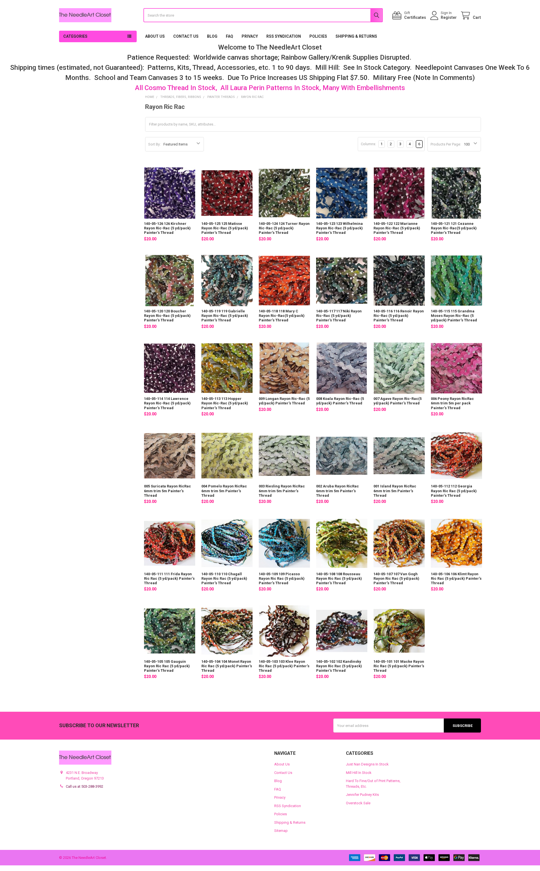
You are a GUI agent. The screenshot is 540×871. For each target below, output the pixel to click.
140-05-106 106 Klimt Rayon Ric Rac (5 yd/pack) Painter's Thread (456, 578)
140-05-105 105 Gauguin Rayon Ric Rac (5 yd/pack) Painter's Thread (167, 666)
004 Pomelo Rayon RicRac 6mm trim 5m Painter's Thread (224, 491)
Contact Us (186, 36)
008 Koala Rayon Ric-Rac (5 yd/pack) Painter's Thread (340, 401)
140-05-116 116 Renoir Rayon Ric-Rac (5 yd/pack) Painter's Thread (399, 316)
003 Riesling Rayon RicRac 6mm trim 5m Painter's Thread (282, 491)
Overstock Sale (358, 803)
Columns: (368, 144)
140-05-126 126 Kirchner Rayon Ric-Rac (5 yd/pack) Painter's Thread (167, 228)
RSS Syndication (283, 36)
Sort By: (154, 144)
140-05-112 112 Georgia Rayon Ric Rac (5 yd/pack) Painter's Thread (454, 491)
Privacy (250, 36)
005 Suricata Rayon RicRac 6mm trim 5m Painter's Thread (167, 491)
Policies (318, 36)
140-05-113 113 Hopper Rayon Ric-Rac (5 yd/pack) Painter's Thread (224, 403)
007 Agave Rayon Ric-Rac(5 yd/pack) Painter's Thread (398, 401)
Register (449, 17)
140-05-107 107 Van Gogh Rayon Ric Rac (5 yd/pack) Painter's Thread (396, 578)
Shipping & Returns (356, 36)
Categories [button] (75, 36)
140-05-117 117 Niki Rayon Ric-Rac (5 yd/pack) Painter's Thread (339, 316)
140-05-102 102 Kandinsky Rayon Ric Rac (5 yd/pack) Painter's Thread (339, 666)
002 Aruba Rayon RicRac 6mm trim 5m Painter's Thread (337, 491)
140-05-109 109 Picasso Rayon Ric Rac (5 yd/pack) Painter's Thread (282, 578)
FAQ (229, 36)
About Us (155, 36)
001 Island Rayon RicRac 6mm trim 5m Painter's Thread (395, 491)
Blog (212, 36)
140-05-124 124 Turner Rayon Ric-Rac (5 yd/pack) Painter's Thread (284, 228)
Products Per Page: (446, 144)
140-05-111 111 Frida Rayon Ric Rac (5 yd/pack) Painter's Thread (169, 578)
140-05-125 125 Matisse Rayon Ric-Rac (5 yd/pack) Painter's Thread (224, 228)
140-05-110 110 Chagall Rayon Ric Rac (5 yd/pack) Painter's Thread (224, 578)
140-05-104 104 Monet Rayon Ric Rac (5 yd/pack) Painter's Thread (226, 666)
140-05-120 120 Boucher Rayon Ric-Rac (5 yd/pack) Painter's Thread (167, 316)
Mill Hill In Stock (359, 773)
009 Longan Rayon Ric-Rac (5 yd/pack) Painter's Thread (284, 401)
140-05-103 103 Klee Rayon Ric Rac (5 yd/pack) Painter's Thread (284, 666)
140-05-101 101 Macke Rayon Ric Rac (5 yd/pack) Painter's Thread (399, 666)
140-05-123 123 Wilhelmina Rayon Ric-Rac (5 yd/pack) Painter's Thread (339, 228)
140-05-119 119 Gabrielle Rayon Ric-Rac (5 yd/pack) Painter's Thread (224, 316)
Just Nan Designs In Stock (367, 764)
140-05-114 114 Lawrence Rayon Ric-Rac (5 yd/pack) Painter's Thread (167, 403)
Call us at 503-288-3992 (84, 786)
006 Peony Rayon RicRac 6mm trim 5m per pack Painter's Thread (452, 403)
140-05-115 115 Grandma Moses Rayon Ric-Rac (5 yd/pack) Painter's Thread (454, 316)
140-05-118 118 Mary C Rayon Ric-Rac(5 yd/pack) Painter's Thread (282, 316)
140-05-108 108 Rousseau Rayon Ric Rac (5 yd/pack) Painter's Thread (339, 578)
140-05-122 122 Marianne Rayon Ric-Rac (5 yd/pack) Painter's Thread (397, 228)
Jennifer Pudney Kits (362, 794)
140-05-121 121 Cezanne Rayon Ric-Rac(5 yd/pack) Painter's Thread (454, 228)
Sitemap (281, 831)
